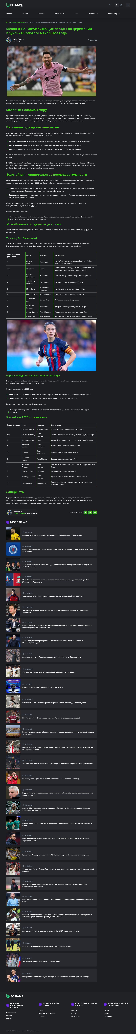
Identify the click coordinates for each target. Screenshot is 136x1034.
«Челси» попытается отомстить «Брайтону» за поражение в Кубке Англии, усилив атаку (57, 764)
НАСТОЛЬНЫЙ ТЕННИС (47, 1013)
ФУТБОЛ (9, 14)
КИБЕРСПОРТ (59, 14)
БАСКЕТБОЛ (93, 14)
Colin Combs (18, 39)
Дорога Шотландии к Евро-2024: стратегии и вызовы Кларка (46, 946)
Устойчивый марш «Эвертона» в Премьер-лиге (41, 961)
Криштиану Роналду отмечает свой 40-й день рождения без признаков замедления (55, 855)
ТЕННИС (41, 14)
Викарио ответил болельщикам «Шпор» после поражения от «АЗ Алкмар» (52, 535)
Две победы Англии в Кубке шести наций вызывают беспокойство (49, 672)
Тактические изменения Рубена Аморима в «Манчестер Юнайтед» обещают (52, 596)
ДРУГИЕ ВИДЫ (113, 14)
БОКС (77, 14)
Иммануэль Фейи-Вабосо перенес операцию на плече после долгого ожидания (54, 703)
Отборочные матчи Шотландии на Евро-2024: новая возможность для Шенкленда (55, 977)
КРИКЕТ (106, 1013)
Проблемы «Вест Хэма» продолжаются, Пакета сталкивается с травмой (51, 718)
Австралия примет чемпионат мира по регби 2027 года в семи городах (50, 931)
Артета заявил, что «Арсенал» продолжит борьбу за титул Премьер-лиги (51, 657)
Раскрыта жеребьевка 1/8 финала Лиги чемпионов (42, 687)
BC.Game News (11, 22)
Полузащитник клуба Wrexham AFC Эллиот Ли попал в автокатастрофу (50, 779)
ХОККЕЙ (25, 14)
